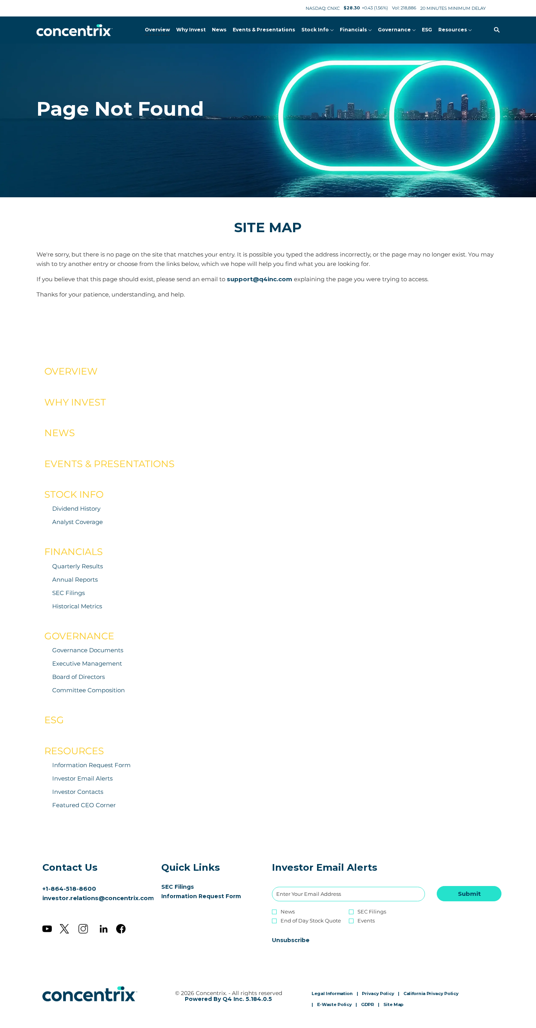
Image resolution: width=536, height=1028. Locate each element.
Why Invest (75, 402)
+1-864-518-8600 (69, 888)
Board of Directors (78, 676)
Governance (79, 636)
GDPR (367, 1004)
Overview (71, 371)
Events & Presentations (109, 463)
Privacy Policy (378, 993)
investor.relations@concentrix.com (98, 898)
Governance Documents (87, 650)
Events (366, 920)
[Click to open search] (495, 30)
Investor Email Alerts (82, 778)
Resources (74, 751)
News (59, 432)
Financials (73, 551)
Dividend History (76, 508)
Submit (469, 893)
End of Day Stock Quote (311, 920)
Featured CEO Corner (84, 805)
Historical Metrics (77, 606)
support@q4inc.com (259, 279)
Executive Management (87, 663)
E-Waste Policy (334, 1004)
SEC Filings (68, 593)
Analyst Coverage (77, 522)
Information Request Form (91, 765)
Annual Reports (75, 579)
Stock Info (74, 494)
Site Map (393, 1004)
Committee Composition (88, 690)
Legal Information (332, 993)
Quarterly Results (77, 566)
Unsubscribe (291, 940)
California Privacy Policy (431, 993)
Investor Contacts (77, 791)
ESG (54, 720)
